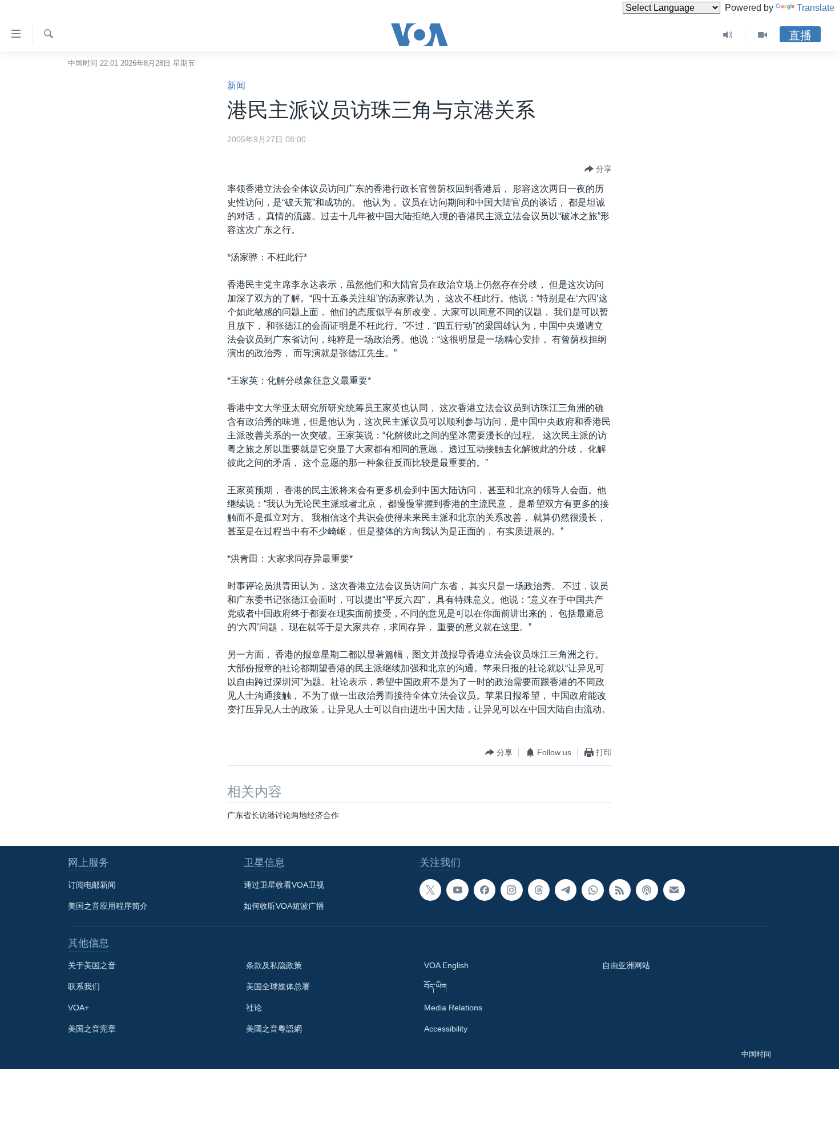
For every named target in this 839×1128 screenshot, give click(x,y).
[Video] (762, 34)
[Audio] (728, 34)
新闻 (236, 85)
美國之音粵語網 (274, 1028)
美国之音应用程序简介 (108, 906)
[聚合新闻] (620, 890)
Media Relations (453, 1007)
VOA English (446, 965)
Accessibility (445, 1028)
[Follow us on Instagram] (511, 890)
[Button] (598, 169)
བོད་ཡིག (435, 986)
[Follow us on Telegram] (565, 890)
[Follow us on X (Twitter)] (430, 890)
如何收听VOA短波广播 (284, 906)
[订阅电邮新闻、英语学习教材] (674, 890)
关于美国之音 (92, 965)
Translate (815, 8)
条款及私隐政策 (274, 965)
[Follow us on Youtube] (457, 890)
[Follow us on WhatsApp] (592, 890)
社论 (254, 1007)
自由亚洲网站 (626, 965)
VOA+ (78, 1007)
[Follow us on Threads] (539, 890)
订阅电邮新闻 (92, 884)
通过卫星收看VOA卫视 (284, 884)
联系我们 (84, 986)
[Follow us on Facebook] (484, 890)
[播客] (647, 890)
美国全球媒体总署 (278, 986)
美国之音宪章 (92, 1028)
